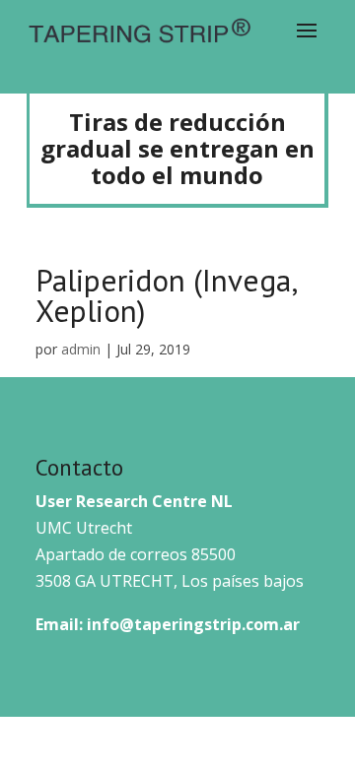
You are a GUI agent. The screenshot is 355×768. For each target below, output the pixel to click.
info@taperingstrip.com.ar (193, 624)
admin (81, 349)
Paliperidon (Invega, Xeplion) (166, 295)
